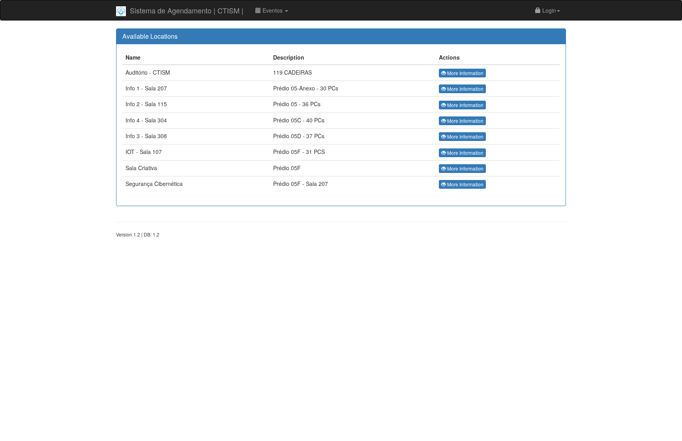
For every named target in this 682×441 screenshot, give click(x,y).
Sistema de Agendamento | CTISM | (187, 10)
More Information (464, 72)
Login (548, 10)
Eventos (272, 10)
